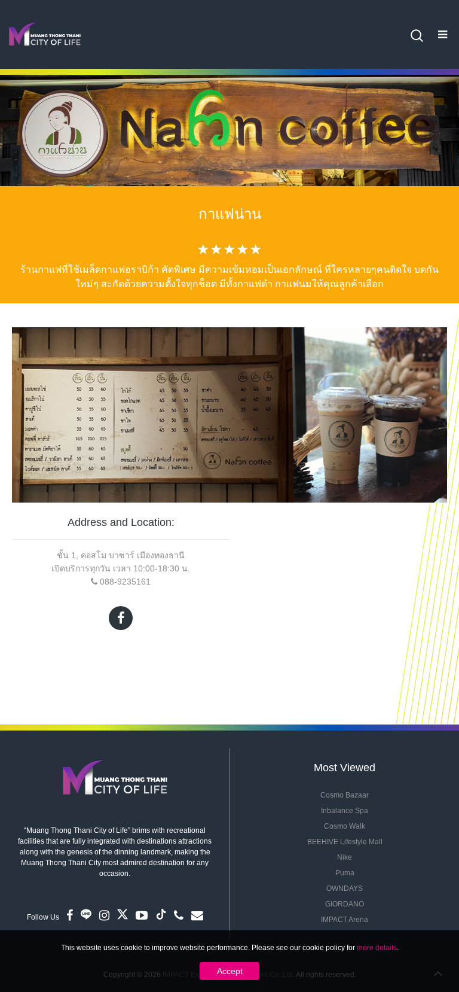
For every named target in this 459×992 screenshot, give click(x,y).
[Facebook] (121, 618)
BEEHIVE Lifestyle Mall (344, 842)
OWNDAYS (344, 888)
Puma (344, 873)
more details (377, 948)
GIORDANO (344, 904)
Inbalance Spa (344, 811)
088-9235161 (125, 581)
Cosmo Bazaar (344, 795)
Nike (344, 857)
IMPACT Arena (344, 919)
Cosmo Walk (344, 826)
